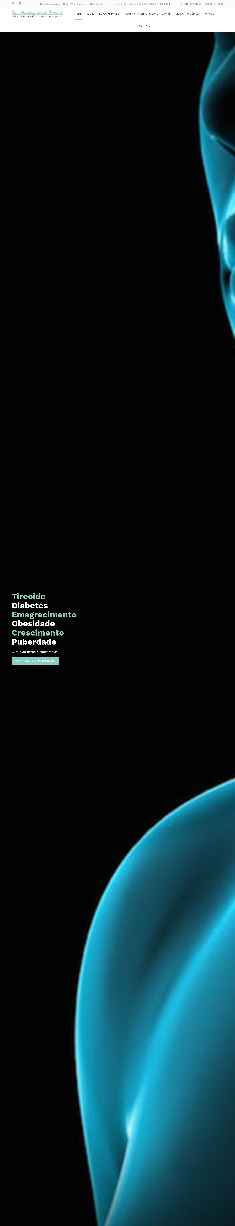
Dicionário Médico (187, 14)
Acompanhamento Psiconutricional (147, 14)
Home (78, 14)
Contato (144, 26)
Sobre (90, 14)
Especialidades (109, 14)
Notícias (209, 14)
